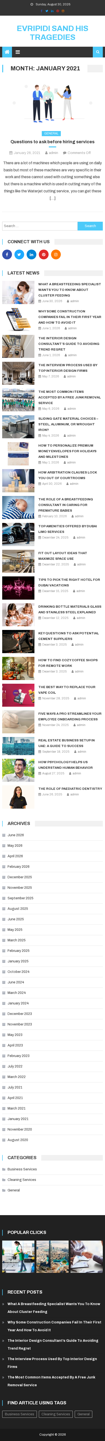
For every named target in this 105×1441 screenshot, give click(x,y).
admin (53, 153)
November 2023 (20, 1024)
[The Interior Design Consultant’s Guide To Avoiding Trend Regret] (18, 346)
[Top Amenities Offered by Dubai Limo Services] (18, 534)
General (51, 133)
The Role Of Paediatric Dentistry (70, 789)
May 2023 (15, 1035)
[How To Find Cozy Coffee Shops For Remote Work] (18, 668)
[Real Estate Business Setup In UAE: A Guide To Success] (18, 746)
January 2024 (18, 1003)
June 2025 (16, 919)
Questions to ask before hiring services (52, 141)
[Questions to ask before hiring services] (52, 102)
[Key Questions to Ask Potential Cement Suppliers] (18, 641)
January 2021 (18, 1119)
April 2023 (15, 1045)
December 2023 (20, 1014)
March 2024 (17, 993)
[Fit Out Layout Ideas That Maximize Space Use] (18, 561)
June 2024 (16, 982)
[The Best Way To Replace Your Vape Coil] (18, 695)
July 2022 (15, 1066)
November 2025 (20, 888)
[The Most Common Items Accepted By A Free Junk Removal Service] (18, 399)
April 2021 (15, 1098)
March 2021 (17, 1108)
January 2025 (18, 961)
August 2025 (18, 909)
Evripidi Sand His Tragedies (52, 33)
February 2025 (19, 951)
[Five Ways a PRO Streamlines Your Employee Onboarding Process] (18, 721)
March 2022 (17, 1077)
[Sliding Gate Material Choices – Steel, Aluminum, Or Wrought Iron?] (18, 426)
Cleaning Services (22, 1180)
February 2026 (19, 867)
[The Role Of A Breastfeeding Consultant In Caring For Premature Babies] (18, 507)
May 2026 (15, 845)
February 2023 (19, 1056)
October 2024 (19, 972)
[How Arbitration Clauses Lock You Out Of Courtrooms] (18, 480)
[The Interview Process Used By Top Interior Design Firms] (18, 373)
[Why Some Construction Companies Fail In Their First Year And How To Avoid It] (18, 319)
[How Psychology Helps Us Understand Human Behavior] (18, 770)
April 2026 (15, 856)
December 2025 (20, 877)
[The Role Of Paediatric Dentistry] (18, 797)
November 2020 (20, 1129)
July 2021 (15, 1087)
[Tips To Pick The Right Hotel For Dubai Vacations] (18, 588)
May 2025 (15, 930)
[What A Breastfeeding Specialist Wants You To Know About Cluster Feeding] (18, 292)
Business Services (22, 1169)
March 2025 (17, 940)
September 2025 (20, 898)
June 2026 (16, 835)
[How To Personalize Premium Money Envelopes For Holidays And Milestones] (18, 453)
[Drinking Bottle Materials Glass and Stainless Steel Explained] (18, 615)
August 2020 (18, 1140)
